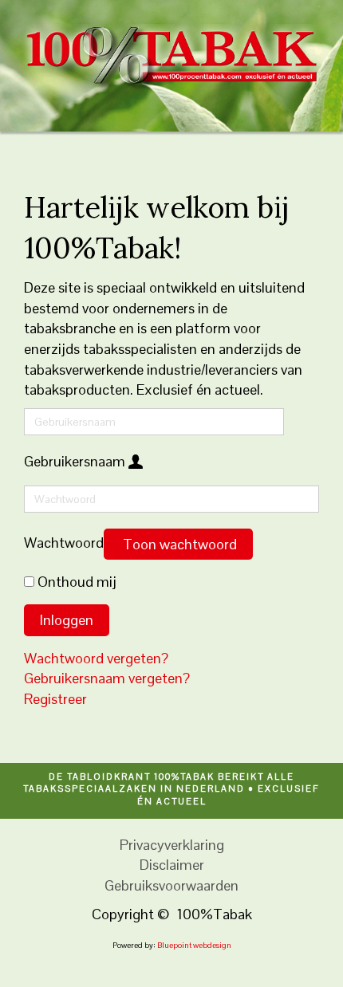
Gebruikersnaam (74, 461)
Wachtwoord (64, 542)
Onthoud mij (76, 581)
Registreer (57, 699)
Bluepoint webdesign (194, 945)
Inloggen (66, 620)
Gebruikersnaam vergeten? (107, 678)
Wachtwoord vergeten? (96, 658)
